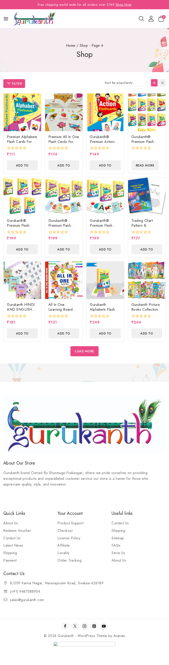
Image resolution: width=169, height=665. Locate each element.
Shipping (10, 552)
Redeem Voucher (17, 530)
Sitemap (118, 538)
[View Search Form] (141, 18)
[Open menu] (6, 18)
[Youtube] (104, 626)
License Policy (68, 538)
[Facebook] (65, 626)
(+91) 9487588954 (25, 591)
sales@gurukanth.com (27, 599)
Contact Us (11, 538)
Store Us (118, 552)
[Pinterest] (94, 626)
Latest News (13, 545)
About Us (10, 523)
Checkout (64, 530)
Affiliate (63, 545)
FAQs (116, 545)
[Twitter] (75, 626)
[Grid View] (154, 82)
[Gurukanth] (35, 18)
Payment (10, 560)
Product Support (70, 523)
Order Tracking (69, 560)
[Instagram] (84, 626)
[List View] (162, 82)
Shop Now (124, 4)
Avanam (119, 635)
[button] (22, 165)
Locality (63, 552)
